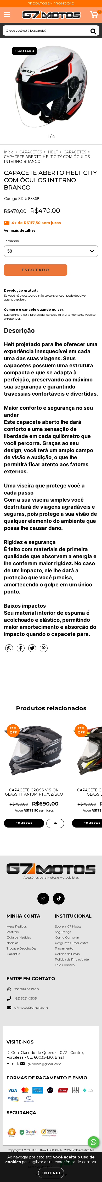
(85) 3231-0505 (25, 998)
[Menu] (7, 14)
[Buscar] (93, 31)
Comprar (24, 823)
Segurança (63, 932)
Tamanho (11, 241)
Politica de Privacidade (72, 959)
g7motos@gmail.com (31, 1007)
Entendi (51, 1173)
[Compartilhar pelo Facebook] (21, 650)
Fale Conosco (65, 965)
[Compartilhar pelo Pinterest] (44, 650)
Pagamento (64, 948)
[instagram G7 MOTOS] (43, 898)
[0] (94, 16)
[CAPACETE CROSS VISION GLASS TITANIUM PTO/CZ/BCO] (55, 823)
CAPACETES (30, 152)
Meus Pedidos (17, 926)
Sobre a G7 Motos (68, 926)
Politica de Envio (67, 954)
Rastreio (13, 932)
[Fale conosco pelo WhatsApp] (93, 1142)
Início (9, 152)
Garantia (13, 954)
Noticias (12, 943)
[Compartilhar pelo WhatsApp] (9, 648)
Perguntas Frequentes (71, 943)
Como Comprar (67, 937)
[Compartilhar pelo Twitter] (32, 650)
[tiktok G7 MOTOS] (59, 898)
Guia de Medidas (19, 937)
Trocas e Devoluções (21, 948)
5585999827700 (26, 989)
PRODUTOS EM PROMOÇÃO (51, 3)
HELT (53, 152)
